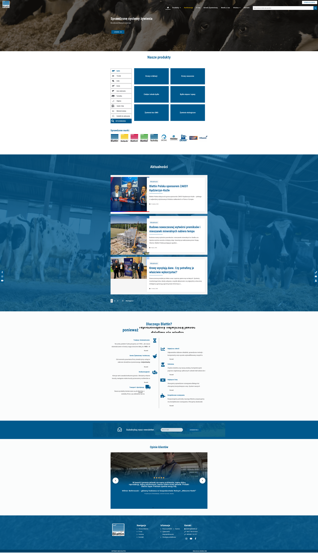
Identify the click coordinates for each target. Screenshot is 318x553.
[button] (117, 32)
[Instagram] (186, 539)
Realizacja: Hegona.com (200, 551)
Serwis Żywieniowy (211, 7)
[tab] (121, 71)
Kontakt (247, 7)
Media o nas (225, 7)
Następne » (130, 301)
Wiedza (236, 7)
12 (123, 301)
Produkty (175, 7)
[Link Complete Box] (159, 194)
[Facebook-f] (195, 539)
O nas (198, 7)
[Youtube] (191, 539)
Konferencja (188, 7)
